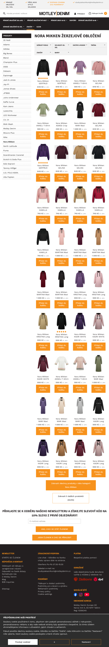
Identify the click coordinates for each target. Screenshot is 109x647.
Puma (6, 150)
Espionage (7, 75)
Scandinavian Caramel (13, 155)
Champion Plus (10, 62)
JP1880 (6, 93)
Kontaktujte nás (9, 574)
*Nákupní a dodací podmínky (51, 583)
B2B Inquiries (8, 582)
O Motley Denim (9, 577)
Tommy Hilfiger (10, 168)
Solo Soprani (9, 164)
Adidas (6, 49)
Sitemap (6, 589)
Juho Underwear (11, 98)
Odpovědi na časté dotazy (14, 571)
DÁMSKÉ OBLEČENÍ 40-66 (87, 20)
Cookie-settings (45, 594)
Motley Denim (9, 128)
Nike (5, 137)
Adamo (6, 44)
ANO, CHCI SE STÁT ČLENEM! (54, 529)
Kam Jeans (8, 106)
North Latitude (10, 146)
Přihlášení (81, 14)
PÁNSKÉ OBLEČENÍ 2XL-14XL (13, 20)
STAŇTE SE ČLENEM (11, 558)
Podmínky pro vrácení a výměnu (52, 586)
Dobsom (7, 71)
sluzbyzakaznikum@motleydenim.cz (89, 2)
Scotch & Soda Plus (12, 159)
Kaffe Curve (8, 102)
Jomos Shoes (9, 89)
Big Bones (7, 53)
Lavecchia (7, 111)
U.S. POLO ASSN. (10, 173)
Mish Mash (8, 124)
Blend (6, 58)
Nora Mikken (9, 142)
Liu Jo (6, 120)
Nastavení (86, 642)
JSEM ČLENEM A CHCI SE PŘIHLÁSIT (54, 537)
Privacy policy (44, 591)
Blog (4, 579)
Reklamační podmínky (48, 589)
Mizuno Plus (8, 133)
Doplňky (73, 20)
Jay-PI (6, 84)
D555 (5, 67)
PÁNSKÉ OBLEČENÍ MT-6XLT (37, 20)
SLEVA (39, 27)
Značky (29, 27)
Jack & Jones (9, 80)
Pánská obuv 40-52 (58, 20)
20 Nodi (6, 40)
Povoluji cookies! (22, 642)
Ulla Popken (8, 177)
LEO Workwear (10, 115)
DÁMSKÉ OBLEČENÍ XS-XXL (12, 27)
